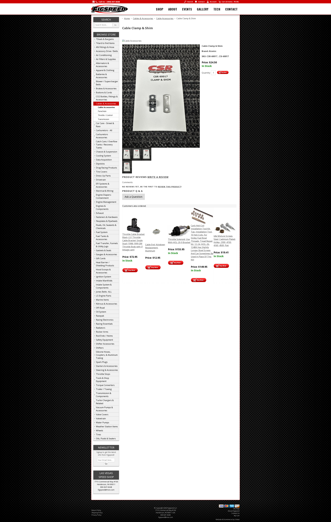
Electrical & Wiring (104, 190)
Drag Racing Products (106, 167)
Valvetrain (101, 418)
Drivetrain (101, 179)
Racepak (100, 315)
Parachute (102, 111)
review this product (169, 186)
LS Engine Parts (103, 295)
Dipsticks (100, 163)
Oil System (101, 311)
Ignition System (103, 276)
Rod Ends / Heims (104, 335)
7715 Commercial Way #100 (106, 481)
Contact (231, 9)
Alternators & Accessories (102, 65)
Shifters (100, 347)
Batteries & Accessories (101, 76)
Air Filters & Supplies (106, 59)
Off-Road (100, 307)
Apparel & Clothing (105, 70)
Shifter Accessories (105, 343)
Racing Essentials (104, 323)
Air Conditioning (104, 55)
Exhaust (100, 213)
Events (187, 9)
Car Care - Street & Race (105, 125)
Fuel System (101, 232)
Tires (98, 434)
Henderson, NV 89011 (106, 484)
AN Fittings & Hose (105, 47)
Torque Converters (105, 385)
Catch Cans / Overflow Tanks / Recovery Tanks (106, 144)
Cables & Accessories (106, 103)
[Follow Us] (93, 1)
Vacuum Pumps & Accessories (104, 409)
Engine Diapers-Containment (104, 196)
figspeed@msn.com (106, 490)
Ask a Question (133, 196)
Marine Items (102, 299)
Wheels (99, 430)
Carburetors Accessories (102, 136)
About (172, 9)
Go (115, 25)
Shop (159, 9)
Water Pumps (102, 422)
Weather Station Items (107, 426)
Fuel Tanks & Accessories (102, 238)
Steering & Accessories (107, 370)
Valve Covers (102, 414)
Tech (216, 9)
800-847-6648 (106, 487)
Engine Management (106, 202)
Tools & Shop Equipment (102, 380)
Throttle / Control (105, 115)
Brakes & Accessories (106, 88)
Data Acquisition (104, 159)
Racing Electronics (104, 319)
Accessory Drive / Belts (107, 51)
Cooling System (103, 155)
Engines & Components (102, 207)
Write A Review (157, 177)
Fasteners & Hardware (107, 217)
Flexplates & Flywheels (106, 221)
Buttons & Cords (104, 92)
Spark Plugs (102, 362)
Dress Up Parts (103, 175)
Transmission (103, 119)
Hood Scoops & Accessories (103, 271)
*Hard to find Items (105, 43)
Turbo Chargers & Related (105, 402)
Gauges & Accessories (106, 254)
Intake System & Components (104, 286)
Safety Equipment (104, 339)
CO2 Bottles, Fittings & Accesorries (107, 98)
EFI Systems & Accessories (102, 185)
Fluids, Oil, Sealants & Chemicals (106, 227)
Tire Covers (101, 171)
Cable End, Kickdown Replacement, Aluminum (155, 247)
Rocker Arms (102, 331)
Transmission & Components (103, 395)
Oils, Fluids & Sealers (106, 438)
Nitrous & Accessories (106, 303)
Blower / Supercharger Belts (107, 83)
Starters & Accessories (107, 366)
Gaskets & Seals (103, 250)
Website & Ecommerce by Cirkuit (227, 519)
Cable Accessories (106, 107)
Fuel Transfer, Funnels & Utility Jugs (107, 245)
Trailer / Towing (104, 389)
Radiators (100, 327)
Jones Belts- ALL (104, 291)
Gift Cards (101, 258)
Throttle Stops (103, 374)
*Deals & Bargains (105, 39)
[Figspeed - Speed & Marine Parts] (109, 8)
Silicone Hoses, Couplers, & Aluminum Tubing (107, 354)
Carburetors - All (104, 130)
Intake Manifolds (104, 280)
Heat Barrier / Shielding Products (105, 264)
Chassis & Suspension (106, 151)
